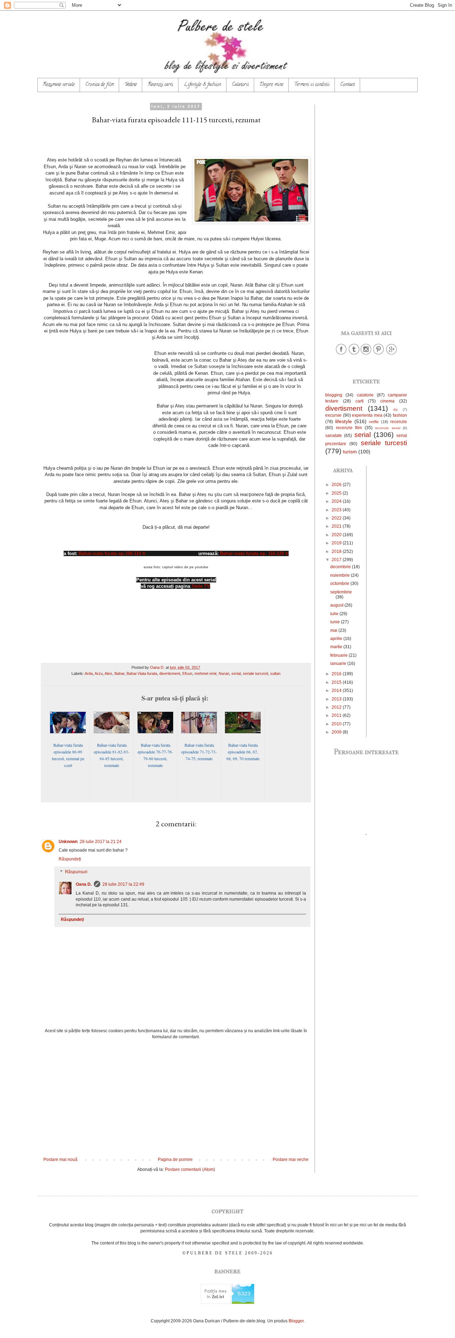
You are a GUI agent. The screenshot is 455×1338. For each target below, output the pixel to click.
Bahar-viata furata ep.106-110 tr (112, 553)
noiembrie (340, 575)
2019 (337, 542)
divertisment (169, 673)
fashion (400, 415)
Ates (108, 673)
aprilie (336, 638)
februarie (339, 655)
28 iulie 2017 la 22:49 (123, 884)
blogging (333, 395)
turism (350, 451)
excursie (333, 415)
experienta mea (367, 415)
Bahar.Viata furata (142, 673)
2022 (337, 518)
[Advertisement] (176, 1098)
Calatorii (240, 85)
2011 (337, 715)
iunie (335, 621)
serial (236, 673)
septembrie (341, 592)
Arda (89, 673)
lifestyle (343, 421)
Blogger (296, 1320)
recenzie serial (387, 428)
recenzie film (349, 427)
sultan (275, 673)
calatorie (365, 395)
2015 (337, 682)
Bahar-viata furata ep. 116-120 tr (254, 553)
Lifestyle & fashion (202, 85)
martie (336, 646)
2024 (337, 501)
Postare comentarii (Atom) (190, 1169)
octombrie (340, 583)
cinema (387, 401)
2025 (337, 493)
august (337, 605)
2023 (337, 509)
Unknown (68, 841)
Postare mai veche (291, 1159)
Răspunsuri (76, 871)
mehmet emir (205, 673)
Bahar (119, 673)
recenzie (398, 421)
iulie (334, 613)
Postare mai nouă (60, 1159)
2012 (337, 707)
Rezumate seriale (59, 85)
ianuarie (338, 663)
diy (395, 409)
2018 (337, 551)
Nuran (224, 673)
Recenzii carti (160, 85)
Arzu (99, 673)
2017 (337, 559)
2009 (337, 732)
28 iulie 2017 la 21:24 (101, 841)
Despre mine (271, 85)
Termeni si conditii (312, 85)
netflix (374, 422)
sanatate (333, 435)
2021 (337, 526)
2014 (337, 690)
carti (359, 401)
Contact (347, 85)
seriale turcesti (255, 673)
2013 (337, 699)
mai (334, 630)
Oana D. (84, 884)
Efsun (187, 673)
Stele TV (201, 586)
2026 (337, 484)
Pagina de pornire (175, 1159)
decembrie (341, 566)
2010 (337, 723)
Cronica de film (99, 85)
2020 (337, 534)
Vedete (130, 85)
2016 (337, 673)
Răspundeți (70, 859)
